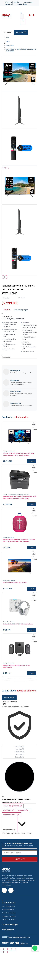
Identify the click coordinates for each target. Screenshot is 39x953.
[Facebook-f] (11, 890)
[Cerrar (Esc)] (14, 949)
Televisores (12, 451)
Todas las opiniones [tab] (12, 806)
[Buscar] (22, 21)
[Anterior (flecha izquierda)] (2, 952)
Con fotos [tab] (8, 810)
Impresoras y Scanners (23, 494)
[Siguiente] (7, 168)
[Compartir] (10, 949)
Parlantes (12, 537)
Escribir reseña (9, 697)
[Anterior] (3, 168)
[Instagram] (4, 890)
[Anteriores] (3, 277)
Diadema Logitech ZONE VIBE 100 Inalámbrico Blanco (18, 624)
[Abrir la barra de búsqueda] (21, 13)
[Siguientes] (6, 277)
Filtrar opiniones (9, 830)
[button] (35, 16)
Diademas (12, 621)
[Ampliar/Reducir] (2, 949)
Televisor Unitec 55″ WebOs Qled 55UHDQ (14, 583)
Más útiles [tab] (23, 810)
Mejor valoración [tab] (11, 815)
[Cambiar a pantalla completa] (6, 949)
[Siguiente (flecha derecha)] (6, 952)
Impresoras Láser (14, 494)
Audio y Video (6, 451)
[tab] (19, 186)
